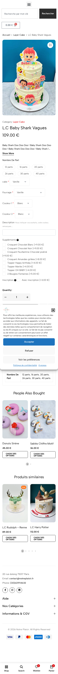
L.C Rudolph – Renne (14, 527)
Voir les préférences (29, 359)
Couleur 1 (8, 203)
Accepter (29, 341)
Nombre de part (10, 160)
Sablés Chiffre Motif (41, 443)
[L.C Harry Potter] (43, 503)
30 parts (36, 378)
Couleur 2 (8, 214)
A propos (42, 365)
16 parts (35, 374)
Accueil (6, 35)
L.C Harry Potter (39, 527)
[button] (53, 310)
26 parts (26, 378)
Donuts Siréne (10, 443)
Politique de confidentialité (25, 365)
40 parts (46, 378)
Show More (8, 153)
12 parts (26, 374)
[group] (43, 419)
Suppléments (9, 239)
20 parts (44, 374)
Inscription (8, 280)
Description (25, 224)
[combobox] (20, 14)
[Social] (5, 590)
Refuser (29, 350)
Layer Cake (19, 35)
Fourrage (7, 192)
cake (5, 181)
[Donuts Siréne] (15, 419)
